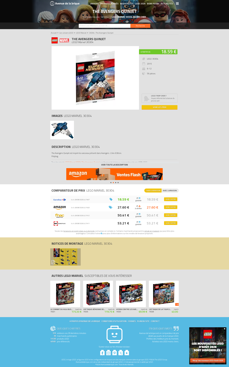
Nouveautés (126, 3)
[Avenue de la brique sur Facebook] (102, 352)
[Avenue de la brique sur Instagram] (108, 352)
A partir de (145, 51)
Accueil (54, 32)
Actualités (167, 3)
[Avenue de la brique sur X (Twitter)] (121, 352)
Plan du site (143, 321)
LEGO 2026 (140, 3)
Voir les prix (159, 107)
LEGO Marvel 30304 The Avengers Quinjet (82, 162)
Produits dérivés (109, 3)
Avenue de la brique (64, 3)
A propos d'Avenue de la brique (85, 321)
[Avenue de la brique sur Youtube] (127, 352)
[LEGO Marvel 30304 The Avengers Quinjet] (62, 138)
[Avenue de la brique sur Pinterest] (114, 352)
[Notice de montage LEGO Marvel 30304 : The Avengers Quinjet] (65, 257)
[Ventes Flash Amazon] (114, 174)
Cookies (132, 321)
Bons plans (153, 3)
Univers (94, 3)
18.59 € (168, 51)
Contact (155, 321)
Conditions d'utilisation (114, 321)
